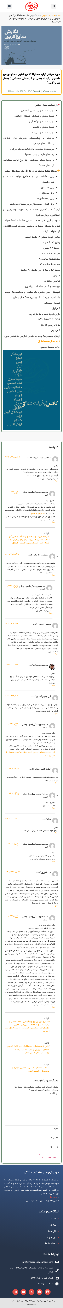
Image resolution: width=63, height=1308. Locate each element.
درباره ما (53, 1197)
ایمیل (54, 1137)
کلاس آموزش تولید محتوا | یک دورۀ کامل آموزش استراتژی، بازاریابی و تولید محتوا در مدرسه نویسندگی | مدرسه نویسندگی (28, 1049)
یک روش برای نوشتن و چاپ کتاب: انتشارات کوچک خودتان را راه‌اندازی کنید (30, 754)
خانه (60, 15)
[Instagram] (15, 1292)
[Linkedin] (48, 1292)
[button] (9, 6)
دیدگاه (54, 1093)
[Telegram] (39, 1292)
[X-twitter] (31, 1292)
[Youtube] (23, 1292)
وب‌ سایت (53, 1147)
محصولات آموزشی (49, 15)
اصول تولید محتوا (38, 513)
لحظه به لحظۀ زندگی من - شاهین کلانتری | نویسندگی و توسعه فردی (31, 1069)
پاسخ (56, 481)
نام (56, 1128)
